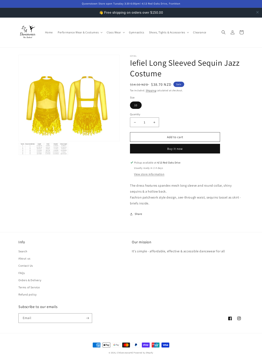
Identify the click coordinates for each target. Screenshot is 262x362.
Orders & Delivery (29, 280)
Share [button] (138, 214)
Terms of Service (29, 287)
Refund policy (27, 294)
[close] (257, 12)
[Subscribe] (87, 318)
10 (135, 105)
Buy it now (175, 149)
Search (22, 251)
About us (24, 258)
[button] (79, 32)
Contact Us (25, 265)
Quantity (135, 114)
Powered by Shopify (143, 352)
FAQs (21, 273)
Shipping (151, 90)
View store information (149, 174)
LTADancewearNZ (125, 352)
